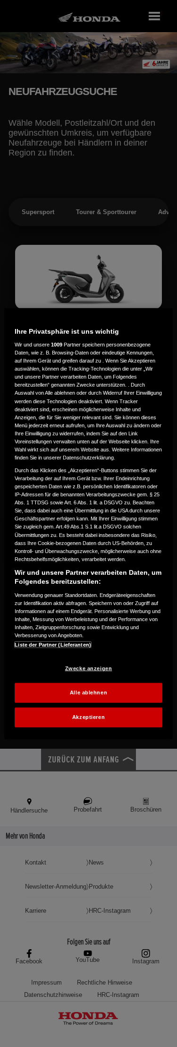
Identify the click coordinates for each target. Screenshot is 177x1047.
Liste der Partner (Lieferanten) (53, 645)
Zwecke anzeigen (88, 668)
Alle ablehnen (88, 692)
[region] (88, 523)
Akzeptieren (88, 717)
